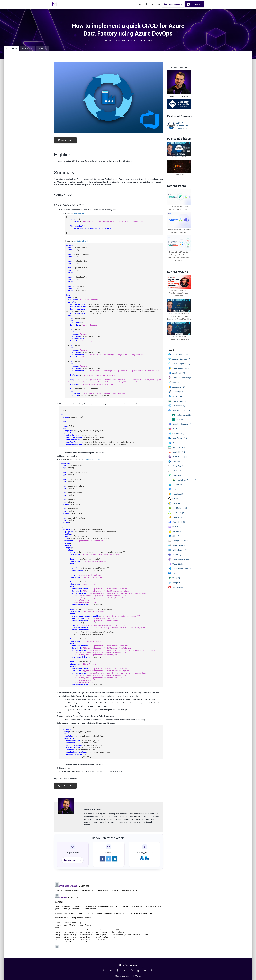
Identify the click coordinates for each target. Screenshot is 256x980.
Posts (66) (11, 48)
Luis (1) (179, 419)
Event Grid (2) (178, 466)
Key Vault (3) (177, 503)
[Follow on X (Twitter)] (153, 4)
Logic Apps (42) (179, 513)
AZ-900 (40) (177, 391)
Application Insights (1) (182, 378)
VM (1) (175, 573)
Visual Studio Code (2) (181, 569)
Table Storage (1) (179, 550)
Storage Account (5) (180, 541)
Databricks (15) (178, 452)
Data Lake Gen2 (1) (180, 447)
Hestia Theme (135, 976)
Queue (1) (176, 527)
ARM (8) (175, 382)
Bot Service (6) (178, 405)
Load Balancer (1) (180, 508)
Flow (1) (175, 489)
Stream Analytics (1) (180, 545)
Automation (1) (178, 387)
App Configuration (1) (181, 368)
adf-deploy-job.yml (92, 459)
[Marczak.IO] (54, 4)
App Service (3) (178, 373)
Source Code (66, 140)
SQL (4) (175, 536)
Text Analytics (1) (183, 415)
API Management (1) (181, 364)
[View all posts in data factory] (147, 858)
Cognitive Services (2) (181, 410)
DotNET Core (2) (179, 457)
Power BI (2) (177, 517)
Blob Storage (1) (179, 401)
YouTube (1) (177, 587)
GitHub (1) (176, 499)
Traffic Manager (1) (180, 559)
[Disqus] (108, 914)
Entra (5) (176, 461)
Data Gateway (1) (179, 443)
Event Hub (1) (178, 471)
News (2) (43, 48)
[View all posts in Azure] (142, 858)
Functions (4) (178, 494)
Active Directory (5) (180, 354)
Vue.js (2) (176, 578)
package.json (79, 213)
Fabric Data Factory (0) (186, 480)
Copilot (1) (176, 429)
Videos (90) (27, 48)
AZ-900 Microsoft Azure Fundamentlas (182, 126)
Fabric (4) (176, 475)
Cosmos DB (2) (178, 433)
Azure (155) (177, 396)
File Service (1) (178, 485)
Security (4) (177, 531)
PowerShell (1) (178, 522)
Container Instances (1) (182, 424)
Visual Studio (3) (179, 564)
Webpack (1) (177, 583)
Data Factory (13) (179, 438)
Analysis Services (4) (181, 359)
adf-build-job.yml (81, 241)
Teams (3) (176, 555)
